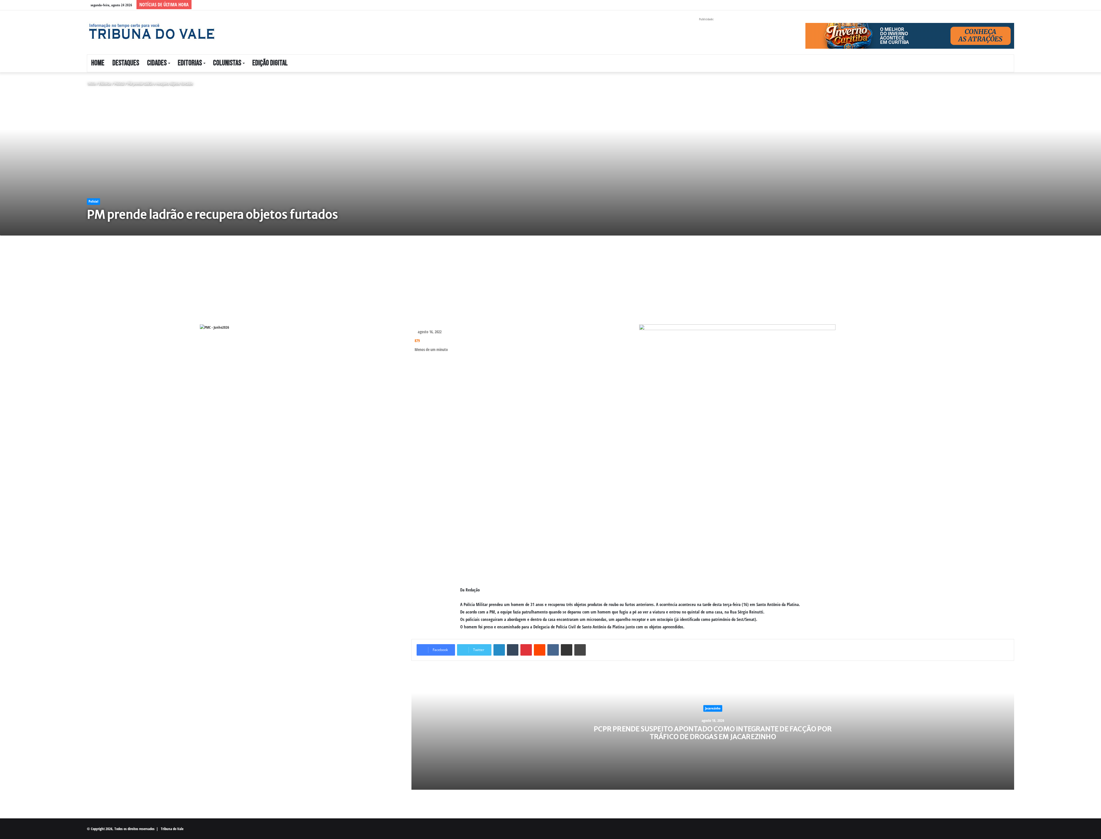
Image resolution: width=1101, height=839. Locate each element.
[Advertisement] (255, 284)
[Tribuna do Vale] (151, 31)
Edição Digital (270, 63)
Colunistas (227, 63)
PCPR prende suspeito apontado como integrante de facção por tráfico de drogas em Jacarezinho (713, 732)
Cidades (157, 63)
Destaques (125, 63)
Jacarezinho (713, 708)
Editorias (190, 63)
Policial (119, 83)
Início (91, 83)
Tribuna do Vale (172, 828)
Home (97, 63)
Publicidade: (706, 19)
